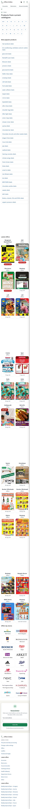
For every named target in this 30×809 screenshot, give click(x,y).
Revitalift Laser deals (8, 58)
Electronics (13, 6)
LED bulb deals (6, 82)
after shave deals (7, 106)
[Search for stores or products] (24, 2)
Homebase (22, 464)
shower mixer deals (8, 122)
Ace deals (5, 178)
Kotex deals (5, 166)
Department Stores (6, 774)
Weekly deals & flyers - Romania (9, 792)
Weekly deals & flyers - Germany (9, 794)
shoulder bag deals (8, 110)
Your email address (7, 718)
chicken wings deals (8, 158)
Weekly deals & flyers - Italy (8, 800)
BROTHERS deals (7, 182)
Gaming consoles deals (9, 154)
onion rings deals (7, 118)
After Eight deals (7, 114)
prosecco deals (6, 66)
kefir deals (5, 194)
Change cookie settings (7, 745)
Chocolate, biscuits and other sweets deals (14, 134)
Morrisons (8, 269)
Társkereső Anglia (5, 753)
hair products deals (8, 44)
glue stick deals (6, 54)
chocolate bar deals (8, 130)
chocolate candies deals (9, 186)
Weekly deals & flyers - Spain (8, 805)
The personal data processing (9, 742)
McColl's (22, 406)
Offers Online (8, 2)
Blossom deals (6, 62)
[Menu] (27, 2)
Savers (8, 464)
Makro (8, 516)
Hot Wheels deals (7, 174)
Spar (22, 354)
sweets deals (6, 190)
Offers (2, 748)
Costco (8, 354)
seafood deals (6, 150)
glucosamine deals (7, 70)
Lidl (7, 296)
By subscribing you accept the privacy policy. (15, 728)
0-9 (3, 21)
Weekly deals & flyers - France (9, 803)
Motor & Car (4, 777)
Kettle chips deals (7, 74)
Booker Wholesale (8, 490)
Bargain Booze (22, 574)
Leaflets (3, 751)
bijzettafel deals (7, 102)
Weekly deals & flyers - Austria (9, 789)
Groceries (5, 6)
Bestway (22, 269)
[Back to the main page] (1, 9)
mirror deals (6, 98)
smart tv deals (6, 170)
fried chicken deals (7, 162)
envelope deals (6, 78)
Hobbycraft (7, 406)
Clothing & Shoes (5, 768)
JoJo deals (5, 146)
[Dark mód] (21, 2)
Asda (7, 380)
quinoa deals (6, 126)
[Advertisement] (15, 220)
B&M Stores (8, 600)
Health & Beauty (5, 771)
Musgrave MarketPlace (8, 242)
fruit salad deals (7, 86)
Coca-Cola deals (7, 142)
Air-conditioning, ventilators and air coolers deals (15, 49)
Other (2, 779)
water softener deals (8, 90)
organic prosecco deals (9, 202)
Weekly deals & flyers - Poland (9, 797)
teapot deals (6, 94)
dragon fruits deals (7, 138)
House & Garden (23, 6)
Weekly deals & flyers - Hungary (9, 786)
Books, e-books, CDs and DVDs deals (13, 198)
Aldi (22, 241)
